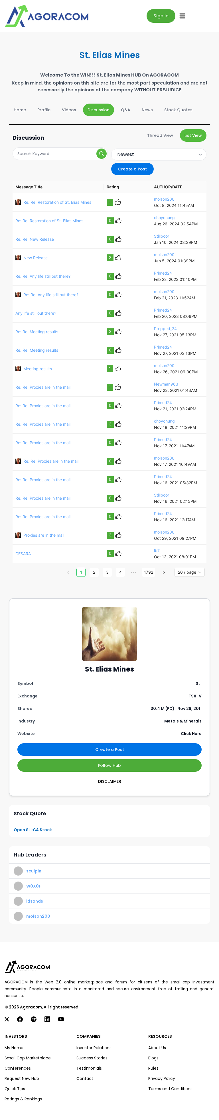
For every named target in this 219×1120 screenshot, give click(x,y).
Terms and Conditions (170, 1089)
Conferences (18, 1068)
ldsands (34, 901)
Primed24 (163, 273)
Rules (153, 1068)
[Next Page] (163, 572)
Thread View (160, 135)
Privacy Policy (161, 1078)
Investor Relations (93, 1048)
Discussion (99, 110)
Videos (69, 110)
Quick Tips (15, 1089)
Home (20, 110)
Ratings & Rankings (23, 1099)
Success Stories (92, 1058)
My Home (14, 1048)
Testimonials (89, 1068)
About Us (157, 1048)
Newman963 (166, 384)
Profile (43, 110)
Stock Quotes (178, 110)
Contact (84, 1078)
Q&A (125, 110)
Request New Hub (22, 1078)
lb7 (157, 550)
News (147, 110)
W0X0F (33, 886)
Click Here (191, 733)
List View (193, 135)
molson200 (164, 199)
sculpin (33, 871)
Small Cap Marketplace (28, 1058)
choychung (164, 217)
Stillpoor (161, 236)
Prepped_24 (165, 328)
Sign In (161, 16)
